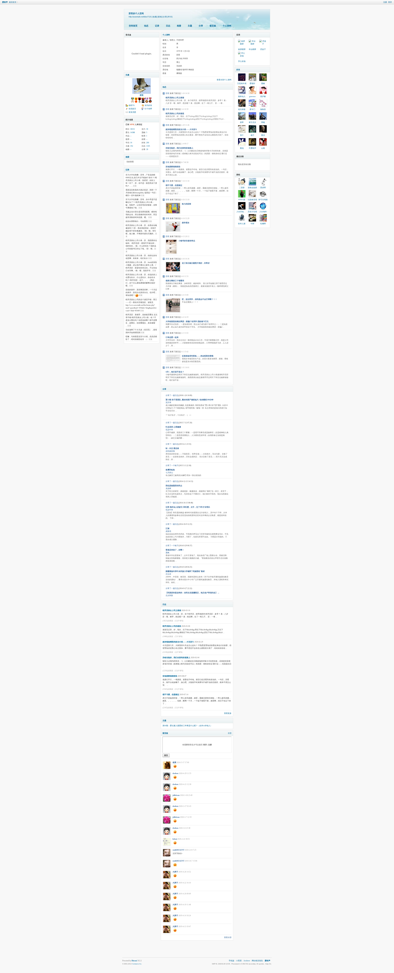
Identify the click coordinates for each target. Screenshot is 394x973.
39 (147, 149)
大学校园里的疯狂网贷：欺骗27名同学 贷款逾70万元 (187, 321)
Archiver (246, 961)
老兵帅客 (241, 109)
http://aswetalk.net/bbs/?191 (140, 17)
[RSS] (170, 17)
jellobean (176, 795)
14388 (132, 132)
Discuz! (134, 961)
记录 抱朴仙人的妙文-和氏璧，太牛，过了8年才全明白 (188, 507)
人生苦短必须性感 (243, 212)
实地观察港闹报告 (173, 167)
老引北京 (252, 122)
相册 (179, 26)
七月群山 (169, 472)
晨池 (242, 148)
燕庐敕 (263, 96)
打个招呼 (148, 109)
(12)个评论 (179, 621)
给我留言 (132, 109)
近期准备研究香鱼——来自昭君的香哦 (197, 356)
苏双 (141, 95)
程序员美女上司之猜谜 (175, 98)
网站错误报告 (257, 961)
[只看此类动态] (164, 93)
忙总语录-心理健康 (173, 427)
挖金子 (263, 49)
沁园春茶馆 (252, 200)
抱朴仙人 (241, 96)
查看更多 (227, 713)
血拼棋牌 (241, 49)
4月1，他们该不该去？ (175, 372)
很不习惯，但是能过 (174, 185)
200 (147, 143)
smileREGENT (178, 850)
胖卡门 (252, 109)
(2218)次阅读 (168, 652)
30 (147, 129)
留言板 (213, 26)
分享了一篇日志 (172, 395)
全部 (229, 733)
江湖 (167, 528)
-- (130, 136)
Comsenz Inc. (137, 964)
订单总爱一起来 (172, 337)
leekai (175, 839)
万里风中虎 (241, 83)
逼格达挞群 (252, 188)
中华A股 (241, 200)
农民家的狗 (170, 451)
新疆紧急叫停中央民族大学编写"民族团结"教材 (185, 571)
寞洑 (263, 135)
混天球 (168, 402)
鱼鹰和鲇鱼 (170, 470)
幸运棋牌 (252, 49)
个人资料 (227, 26)
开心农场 (241, 61)
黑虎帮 (263, 188)
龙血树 (168, 488)
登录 (390, 2)
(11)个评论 (179, 689)
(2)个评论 (179, 652)
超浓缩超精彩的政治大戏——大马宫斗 (181, 129)
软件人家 (241, 224)
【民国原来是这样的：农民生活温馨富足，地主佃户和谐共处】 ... (192, 593)
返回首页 (12, 2)
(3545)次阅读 (168, 689)
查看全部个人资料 (224, 80)
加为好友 (148, 105)
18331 (132, 129)
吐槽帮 (263, 224)
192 (131, 146)
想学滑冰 (185, 223)
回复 (135, 186)
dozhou (175, 773)
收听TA (132, 105)
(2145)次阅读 (168, 708)
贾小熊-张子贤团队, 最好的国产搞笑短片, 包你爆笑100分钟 (189, 400)
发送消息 (132, 112)
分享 (201, 26)
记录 (157, 26)
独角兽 (263, 109)
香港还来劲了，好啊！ (175, 550)
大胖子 (175, 872)
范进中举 (169, 430)
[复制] (159, 17)
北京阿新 (169, 595)
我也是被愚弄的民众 (174, 486)
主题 (190, 26)
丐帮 (252, 224)
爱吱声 (5, 2)
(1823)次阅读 (168, 621)
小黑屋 (239, 961)
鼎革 (242, 122)
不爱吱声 (252, 148)
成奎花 (168, 531)
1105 (148, 146)
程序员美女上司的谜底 (175, 113)
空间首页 (133, 26)
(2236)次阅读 (168, 671)
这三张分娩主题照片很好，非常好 (196, 263)
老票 (174, 762)
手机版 (231, 961)
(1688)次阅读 (168, 636)
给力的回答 (186, 204)
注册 (385, 2)
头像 (127, 75)
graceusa (252, 96)
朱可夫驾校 (263, 200)
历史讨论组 (252, 212)
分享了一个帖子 (172, 465)
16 (131, 143)
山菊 (263, 148)
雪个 (242, 135)
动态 (146, 26)
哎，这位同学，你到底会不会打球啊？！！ (199, 299)
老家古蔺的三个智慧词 (175, 281)
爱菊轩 (252, 83)
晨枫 (167, 553)
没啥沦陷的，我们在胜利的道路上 (179, 148)
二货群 (242, 188)
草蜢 (263, 122)
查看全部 (227, 937)
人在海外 (263, 212)
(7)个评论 (179, 636)
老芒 (252, 135)
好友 (238, 70)
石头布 (168, 574)
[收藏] (154, 17)
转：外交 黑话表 (172, 448)
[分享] (165, 17)
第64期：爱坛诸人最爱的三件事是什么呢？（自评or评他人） (187, 726)
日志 (168, 26)
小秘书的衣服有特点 (187, 241)
